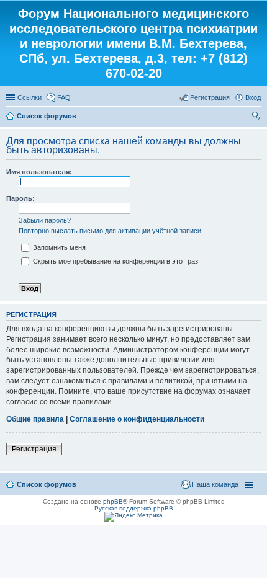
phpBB (113, 501)
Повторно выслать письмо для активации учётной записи (110, 230)
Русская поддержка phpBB (133, 508)
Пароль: (20, 198)
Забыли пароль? (45, 220)
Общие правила (35, 419)
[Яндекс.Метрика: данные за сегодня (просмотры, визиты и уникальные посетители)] (133, 517)
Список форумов (46, 116)
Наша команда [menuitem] (215, 484)
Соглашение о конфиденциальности (137, 419)
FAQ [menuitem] (64, 97)
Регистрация (34, 449)
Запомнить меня (58, 247)
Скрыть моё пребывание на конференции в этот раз (114, 261)
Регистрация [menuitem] (210, 97)
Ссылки (29, 97)
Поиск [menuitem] (257, 117)
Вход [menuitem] (253, 97)
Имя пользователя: (39, 172)
